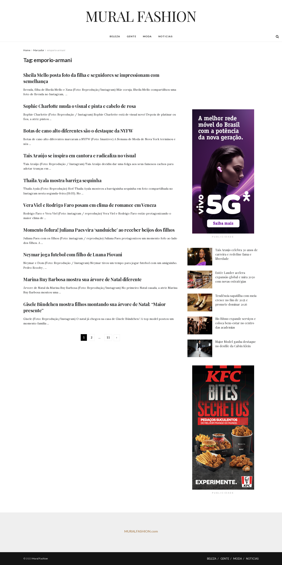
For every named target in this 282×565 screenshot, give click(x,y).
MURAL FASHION (140, 15)
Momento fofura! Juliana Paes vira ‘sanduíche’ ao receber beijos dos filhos (98, 230)
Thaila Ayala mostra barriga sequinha (62, 180)
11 (108, 337)
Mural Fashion (40, 558)
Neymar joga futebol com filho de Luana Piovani (72, 254)
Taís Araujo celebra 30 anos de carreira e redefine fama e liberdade (236, 254)
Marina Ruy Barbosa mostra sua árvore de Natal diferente (82, 279)
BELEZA (115, 36)
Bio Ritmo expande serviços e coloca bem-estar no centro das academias (235, 323)
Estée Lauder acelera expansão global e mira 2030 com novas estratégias (235, 277)
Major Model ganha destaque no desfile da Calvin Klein (235, 344)
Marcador (38, 50)
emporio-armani (56, 50)
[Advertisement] (223, 74)
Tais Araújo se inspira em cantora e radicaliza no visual (79, 155)
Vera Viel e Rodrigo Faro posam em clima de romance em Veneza (89, 205)
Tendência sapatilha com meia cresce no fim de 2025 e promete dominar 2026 (235, 300)
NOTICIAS (165, 36)
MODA (147, 36)
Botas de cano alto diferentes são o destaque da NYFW (78, 131)
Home (26, 50)
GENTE (131, 36)
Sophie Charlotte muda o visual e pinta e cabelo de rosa (79, 106)
